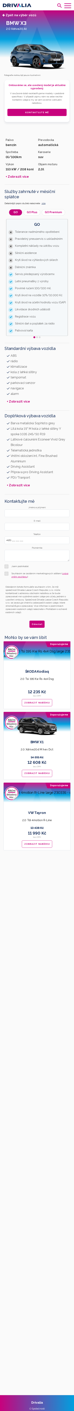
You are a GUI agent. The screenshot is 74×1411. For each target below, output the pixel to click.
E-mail (37, 521)
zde (44, 203)
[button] (34, 337)
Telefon (37, 534)
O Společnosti (37, 1408)
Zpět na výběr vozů (20, 15)
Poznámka (37, 548)
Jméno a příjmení (37, 507)
